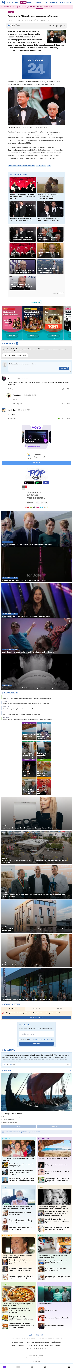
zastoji (36, 1008)
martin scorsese (29, 165)
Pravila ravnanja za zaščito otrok (24, 1345)
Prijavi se (63, 368)
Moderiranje (49, 1339)
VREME (35, 463)
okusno (7, 1284)
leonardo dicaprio (15, 165)
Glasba (32, 7)
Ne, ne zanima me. (9, 1120)
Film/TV (39, 7)
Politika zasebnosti (42, 1342)
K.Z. (15, 25)
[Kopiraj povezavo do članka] (64, 25)
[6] (55, 323)
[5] (34, 323)
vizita (6, 1187)
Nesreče (12, 1008)
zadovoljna (44, 1138)
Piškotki (59, 1339)
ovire (60, 1008)
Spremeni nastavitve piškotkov (23, 1342)
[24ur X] (42, 1334)
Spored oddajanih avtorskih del (49, 1345)
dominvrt (43, 1235)
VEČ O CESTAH (35, 1017)
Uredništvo (26, 1339)
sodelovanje (41, 165)
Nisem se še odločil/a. (10, 1122)
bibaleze (7, 1138)
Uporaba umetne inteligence (36, 1348)
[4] (13, 323)
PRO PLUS (34, 1339)
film (49, 165)
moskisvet (8, 1235)
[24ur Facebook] (37, 1334)
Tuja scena (19, 7)
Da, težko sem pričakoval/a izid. (13, 1117)
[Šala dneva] (68, 1064)
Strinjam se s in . (37, 1039)
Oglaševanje (15, 1339)
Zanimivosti (47, 7)
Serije (27, 7)
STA (18, 25)
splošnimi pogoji (34, 1039)
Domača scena (9, 7)
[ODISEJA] (36, 302)
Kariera (41, 1339)
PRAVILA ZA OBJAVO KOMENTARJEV (15, 355)
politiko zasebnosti (47, 1039)
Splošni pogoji (56, 1342)
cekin (42, 1187)
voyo (41, 1284)
